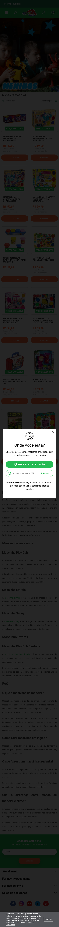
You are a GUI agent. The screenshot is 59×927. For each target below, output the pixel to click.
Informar (45, 473)
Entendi (48, 919)
